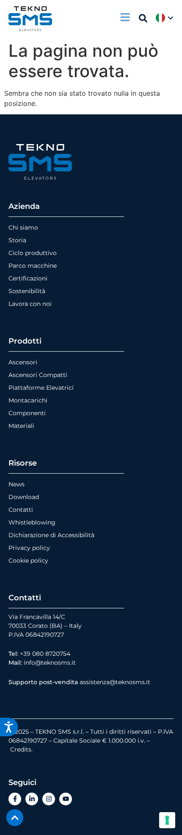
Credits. (21, 749)
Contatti (20, 509)
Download (23, 497)
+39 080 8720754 (45, 653)
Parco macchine (32, 265)
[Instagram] (48, 799)
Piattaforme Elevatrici (41, 387)
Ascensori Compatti (37, 375)
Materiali (21, 426)
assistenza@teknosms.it (115, 682)
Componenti (27, 413)
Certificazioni (27, 278)
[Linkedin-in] (31, 799)
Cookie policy (28, 560)
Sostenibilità (26, 291)
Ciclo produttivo (32, 253)
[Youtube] (65, 799)
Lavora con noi (30, 304)
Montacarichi (27, 400)
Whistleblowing (31, 522)
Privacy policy (29, 548)
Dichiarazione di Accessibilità (51, 535)
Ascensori (22, 362)
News (16, 484)
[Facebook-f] (14, 799)
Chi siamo (23, 227)
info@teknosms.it (50, 662)
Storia (17, 240)
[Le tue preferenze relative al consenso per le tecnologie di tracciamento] (167, 820)
